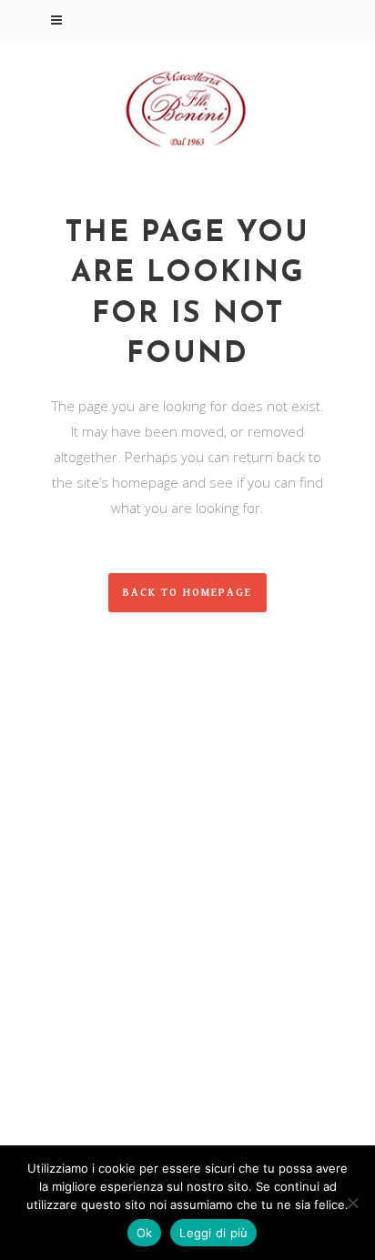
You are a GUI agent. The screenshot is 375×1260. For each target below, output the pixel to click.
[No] (352, 1203)
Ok (145, 1232)
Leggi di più (213, 1232)
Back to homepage (187, 593)
